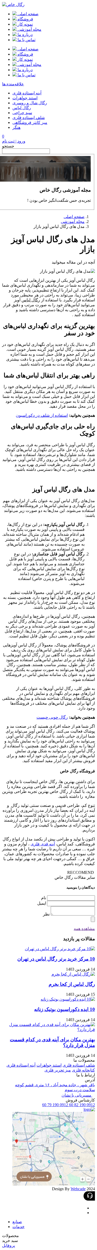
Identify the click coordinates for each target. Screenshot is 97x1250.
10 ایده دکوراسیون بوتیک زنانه (64, 1009)
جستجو (8, 146)
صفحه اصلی (74, 216)
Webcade (78, 1189)
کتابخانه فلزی (83, 1070)
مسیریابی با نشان (77, 1095)
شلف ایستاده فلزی (28, 117)
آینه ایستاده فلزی (26, 93)
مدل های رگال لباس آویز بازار (59, 226)
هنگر (16, 127)
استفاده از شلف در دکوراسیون (42, 415)
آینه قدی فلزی (43, 844)
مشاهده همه (84, 928)
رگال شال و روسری (29, 103)
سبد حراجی (22, 112)
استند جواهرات (25, 98)
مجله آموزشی (73, 221)
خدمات (18, 1226)
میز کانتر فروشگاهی (29, 122)
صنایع (17, 1221)
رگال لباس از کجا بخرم (72, 984)
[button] (48, 1235)
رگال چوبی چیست (52, 717)
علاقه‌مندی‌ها (13, 84)
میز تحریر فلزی (57, 1070)
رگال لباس (21, 108)
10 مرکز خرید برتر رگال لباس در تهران (56, 959)
